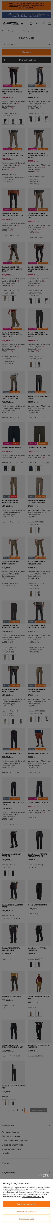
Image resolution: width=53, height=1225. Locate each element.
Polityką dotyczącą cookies (15, 1190)
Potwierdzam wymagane (27, 1212)
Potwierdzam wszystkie (26, 1204)
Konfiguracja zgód (26, 1219)
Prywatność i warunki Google (33, 1197)
